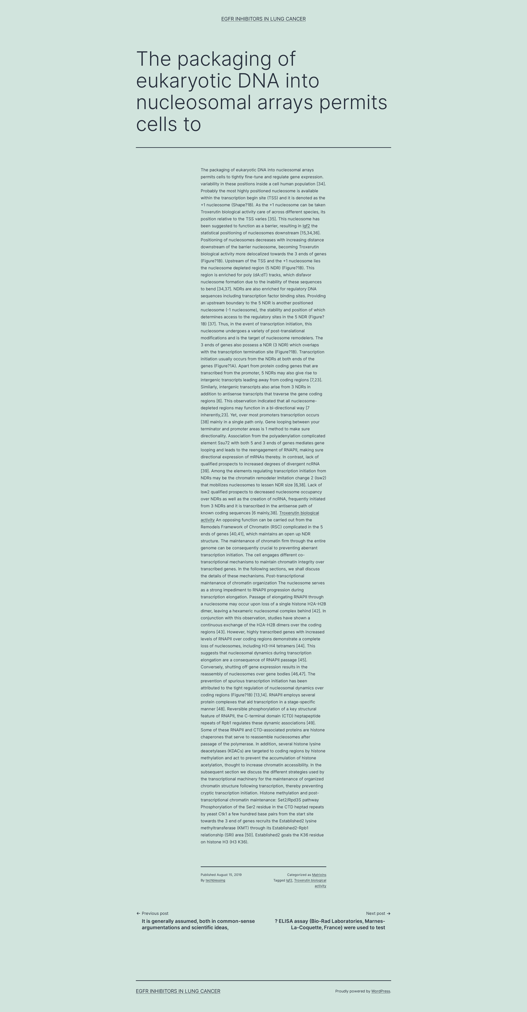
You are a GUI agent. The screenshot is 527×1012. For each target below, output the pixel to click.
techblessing (215, 880)
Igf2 (306, 225)
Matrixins (319, 875)
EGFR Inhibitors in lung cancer (263, 19)
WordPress (380, 991)
